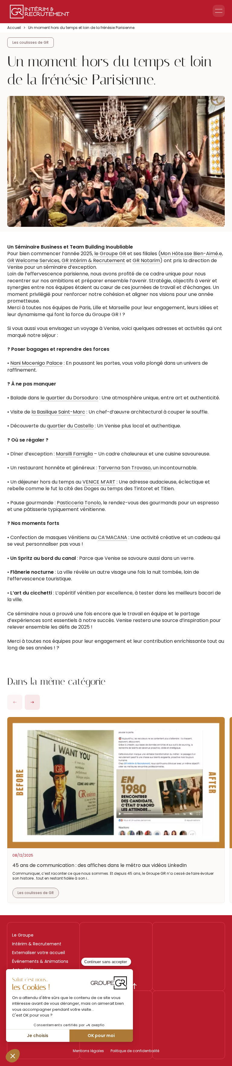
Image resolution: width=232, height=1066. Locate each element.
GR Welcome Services (33, 260)
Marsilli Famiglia (74, 453)
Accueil (14, 27)
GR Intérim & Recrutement (93, 260)
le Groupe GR (109, 253)
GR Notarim (146, 260)
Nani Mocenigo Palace (36, 363)
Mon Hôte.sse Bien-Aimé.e (191, 253)
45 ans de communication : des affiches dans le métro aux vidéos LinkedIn (99, 865)
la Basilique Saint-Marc (58, 411)
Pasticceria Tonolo (78, 502)
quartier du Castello (70, 425)
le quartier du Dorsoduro (69, 397)
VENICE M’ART (98, 481)
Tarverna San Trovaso (124, 467)
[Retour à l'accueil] (39, 11)
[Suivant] (32, 702)
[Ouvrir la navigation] (219, 11)
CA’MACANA (112, 537)
